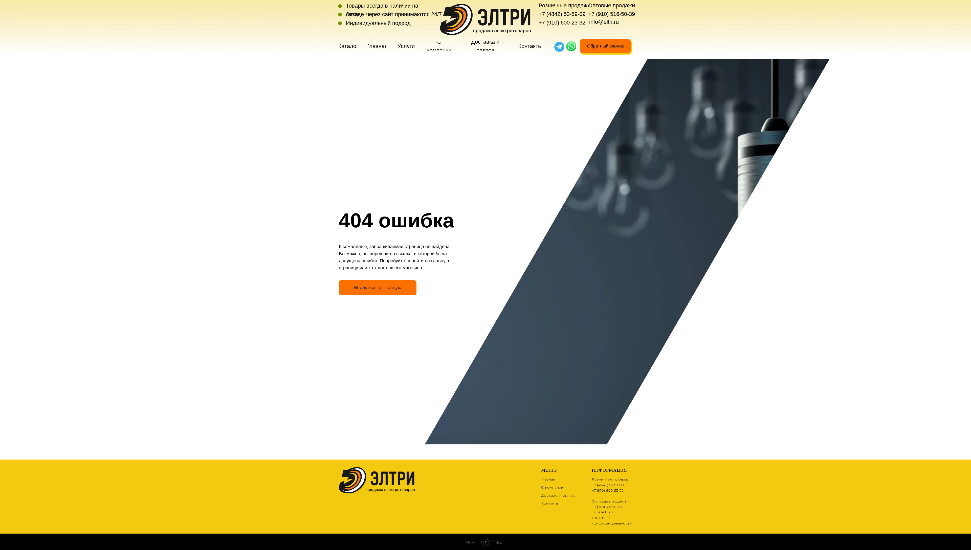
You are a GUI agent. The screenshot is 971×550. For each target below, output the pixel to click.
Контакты (550, 503)
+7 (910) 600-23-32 (562, 22)
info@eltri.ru (604, 22)
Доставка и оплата (558, 495)
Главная (548, 479)
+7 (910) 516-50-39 (611, 14)
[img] (571, 46)
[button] (605, 46)
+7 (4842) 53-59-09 (562, 14)
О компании (552, 487)
